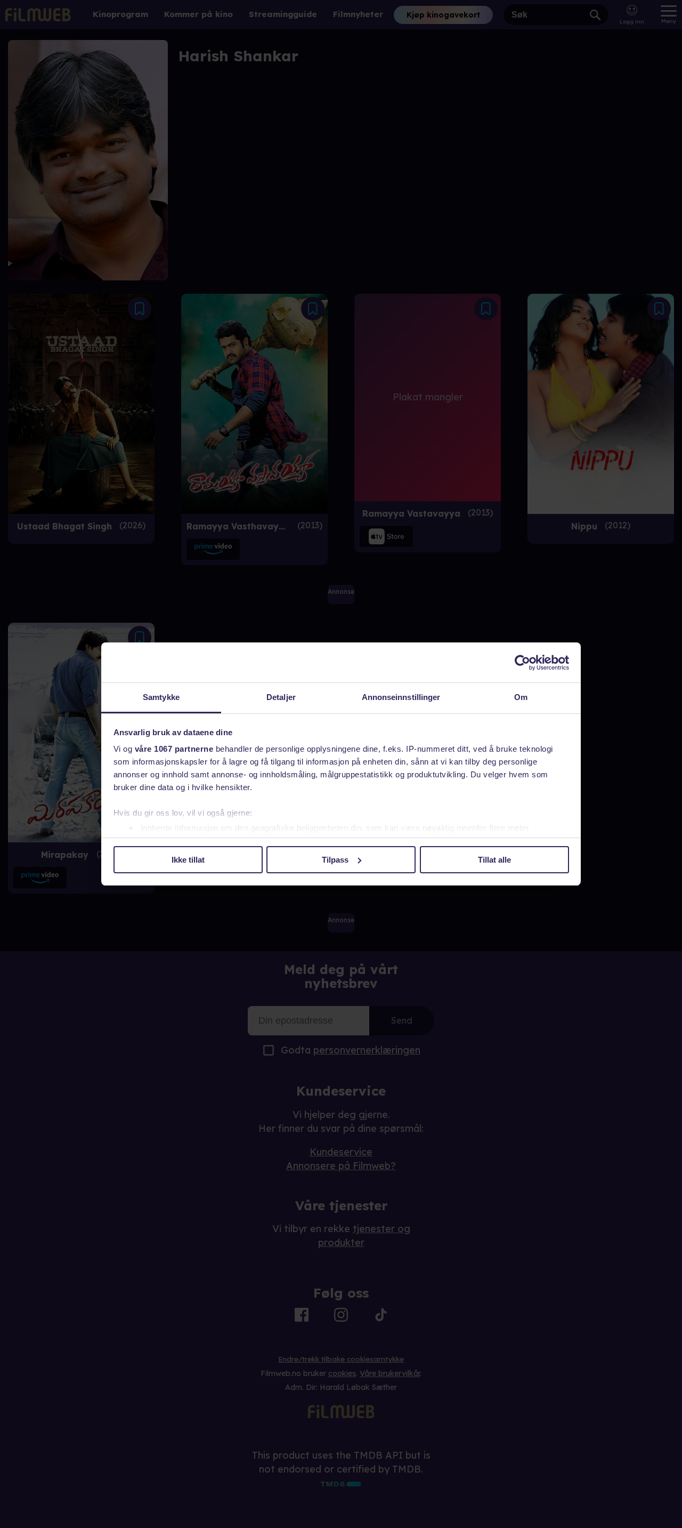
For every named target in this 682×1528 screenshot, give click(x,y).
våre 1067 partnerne (174, 748)
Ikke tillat (188, 859)
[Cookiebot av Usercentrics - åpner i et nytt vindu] (522, 663)
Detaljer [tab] (281, 697)
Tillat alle (494, 859)
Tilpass (335, 859)
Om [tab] (520, 697)
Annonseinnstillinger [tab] (401, 697)
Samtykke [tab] (161, 697)
